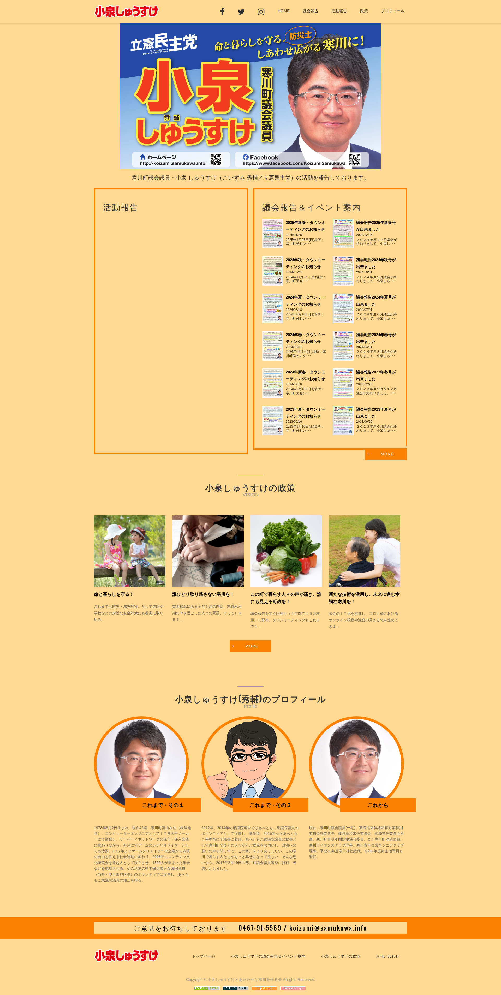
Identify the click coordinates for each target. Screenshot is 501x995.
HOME (284, 11)
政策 (364, 11)
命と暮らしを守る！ (114, 594)
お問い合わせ (387, 956)
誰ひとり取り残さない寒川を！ (203, 594)
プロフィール (392, 11)
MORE (387, 454)
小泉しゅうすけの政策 (340, 956)
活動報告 (339, 11)
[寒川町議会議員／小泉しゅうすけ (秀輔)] (126, 15)
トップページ (203, 956)
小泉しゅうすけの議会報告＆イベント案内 (268, 956)
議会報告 (310, 11)
